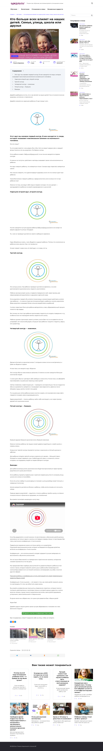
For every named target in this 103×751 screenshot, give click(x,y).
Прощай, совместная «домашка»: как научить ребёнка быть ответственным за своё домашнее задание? (62, 678)
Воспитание (25, 9)
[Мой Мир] (15, 622)
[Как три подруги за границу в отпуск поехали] (18, 633)
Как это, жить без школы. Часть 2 (84, 42)
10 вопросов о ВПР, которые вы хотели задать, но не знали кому (41, 675)
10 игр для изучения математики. (39, 718)
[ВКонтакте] (11, 622)
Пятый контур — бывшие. (23, 87)
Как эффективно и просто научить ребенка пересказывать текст (85, 96)
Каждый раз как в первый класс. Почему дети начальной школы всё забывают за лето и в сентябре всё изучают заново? (83, 687)
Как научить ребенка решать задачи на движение (85, 27)
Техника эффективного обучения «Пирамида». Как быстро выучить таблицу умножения (85, 77)
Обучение (13, 9)
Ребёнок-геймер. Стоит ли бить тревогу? (83, 718)
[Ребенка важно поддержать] (56, 633)
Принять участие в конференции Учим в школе (38, 613)
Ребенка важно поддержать (55, 638)
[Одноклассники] (13, 622)
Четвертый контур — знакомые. (25, 84)
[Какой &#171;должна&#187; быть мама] (37, 633)
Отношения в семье (38, 9)
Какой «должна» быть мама (36, 638)
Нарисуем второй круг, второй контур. (27, 79)
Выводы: (17, 89)
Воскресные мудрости (55, 9)
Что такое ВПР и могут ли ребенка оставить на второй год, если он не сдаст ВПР (86, 58)
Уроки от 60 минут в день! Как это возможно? (62, 718)
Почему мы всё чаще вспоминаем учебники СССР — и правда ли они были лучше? (19, 676)
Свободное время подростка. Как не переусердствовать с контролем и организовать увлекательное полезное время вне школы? (18, 723)
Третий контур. (19, 82)
